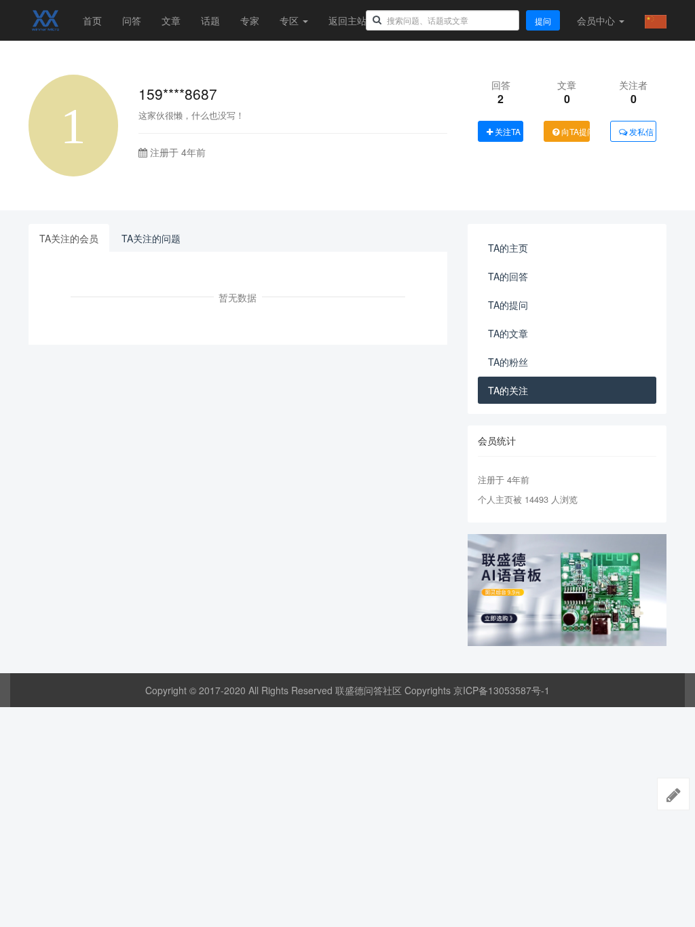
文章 (171, 20)
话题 (210, 20)
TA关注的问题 (151, 238)
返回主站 (347, 20)
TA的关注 (508, 390)
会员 (596, 20)
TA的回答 (508, 276)
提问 (543, 20)
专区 (290, 20)
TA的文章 (508, 333)
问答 (131, 20)
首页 (92, 20)
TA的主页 (508, 247)
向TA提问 (574, 131)
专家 (249, 20)
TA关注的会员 (68, 238)
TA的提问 (508, 304)
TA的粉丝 (508, 361)
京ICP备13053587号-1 (501, 690)
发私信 (640, 131)
